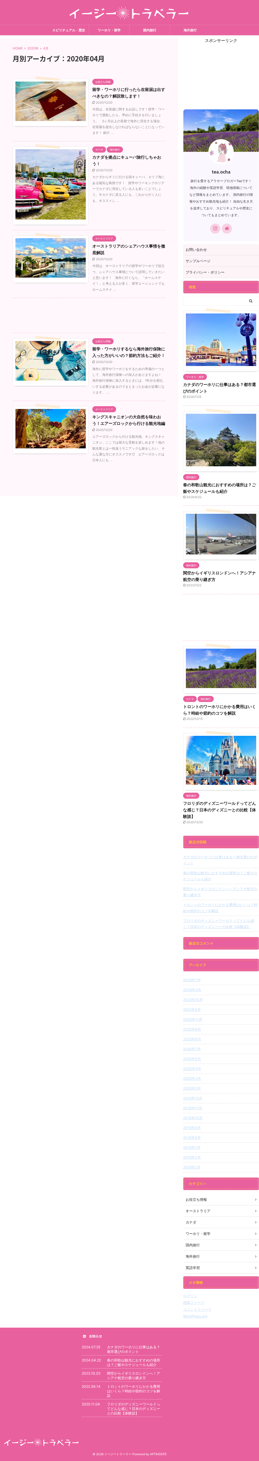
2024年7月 (192, 980)
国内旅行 (149, 30)
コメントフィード (197, 1309)
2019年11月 (192, 1108)
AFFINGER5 (158, 1454)
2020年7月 (192, 1049)
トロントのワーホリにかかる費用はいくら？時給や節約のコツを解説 (220, 908)
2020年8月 (192, 1039)
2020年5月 (192, 1059)
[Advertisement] (89, 316)
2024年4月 (192, 990)
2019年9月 (192, 1128)
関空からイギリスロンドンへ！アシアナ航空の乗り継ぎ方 (220, 892)
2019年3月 (192, 1157)
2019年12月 (192, 1098)
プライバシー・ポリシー (205, 272)
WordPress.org (195, 1316)
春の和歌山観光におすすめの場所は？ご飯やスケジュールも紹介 (220, 876)
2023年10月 (193, 999)
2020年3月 (192, 1078)
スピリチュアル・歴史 (68, 30)
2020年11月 (192, 1019)
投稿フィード (193, 1302)
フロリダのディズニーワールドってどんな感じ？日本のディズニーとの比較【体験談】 (219, 810)
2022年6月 (192, 1009)
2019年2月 (192, 1167)
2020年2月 (192, 1088)
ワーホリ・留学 (109, 30)
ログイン (190, 1296)
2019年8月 (192, 1137)
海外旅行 (190, 30)
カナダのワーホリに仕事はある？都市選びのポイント (220, 860)
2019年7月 (192, 1147)
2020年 (33, 48)
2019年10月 (193, 1118)
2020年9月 (192, 1029)
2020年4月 (192, 1068)
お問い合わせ (196, 249)
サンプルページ (198, 261)
